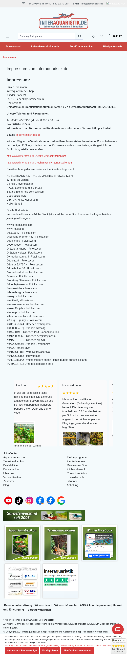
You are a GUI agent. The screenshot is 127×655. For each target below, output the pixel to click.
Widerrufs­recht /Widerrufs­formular (56, 605)
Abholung (72, 485)
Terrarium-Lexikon (13, 461)
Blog (6, 485)
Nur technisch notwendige (22, 650)
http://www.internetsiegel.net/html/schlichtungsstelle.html (39, 162)
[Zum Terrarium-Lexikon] (61, 542)
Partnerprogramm (77, 457)
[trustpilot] (60, 577)
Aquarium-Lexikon (14, 457)
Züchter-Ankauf (76, 469)
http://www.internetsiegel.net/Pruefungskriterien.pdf (36, 156)
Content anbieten (77, 473)
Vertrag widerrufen (39, 609)
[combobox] (46, 36)
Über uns (8, 473)
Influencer (72, 481)
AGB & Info (87, 605)
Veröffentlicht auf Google (15, 445)
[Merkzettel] (94, 36)
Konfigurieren (50, 650)
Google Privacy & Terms (71, 645)
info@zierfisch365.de (28, 134)
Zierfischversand (76, 461)
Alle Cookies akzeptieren (77, 650)
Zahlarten (9, 481)
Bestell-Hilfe (10, 465)
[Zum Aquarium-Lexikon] (22, 542)
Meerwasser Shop (77, 465)
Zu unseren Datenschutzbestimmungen (101, 645)
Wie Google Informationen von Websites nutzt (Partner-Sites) (32, 645)
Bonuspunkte (11, 469)
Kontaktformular (76, 477)
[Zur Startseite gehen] (63, 20)
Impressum (103, 605)
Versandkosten (12, 477)
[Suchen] (79, 36)
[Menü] (7, 36)
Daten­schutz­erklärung (18, 605)
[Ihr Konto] (102, 36)
